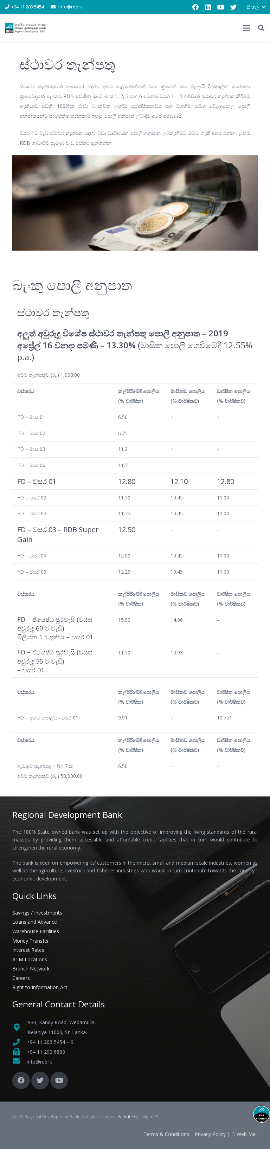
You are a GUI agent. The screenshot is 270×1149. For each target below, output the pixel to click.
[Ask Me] (261, 1114)
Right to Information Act (40, 987)
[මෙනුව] (246, 28)
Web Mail (247, 1134)
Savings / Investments (37, 912)
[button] (256, 7)
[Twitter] (233, 7)
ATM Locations (29, 959)
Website (125, 1116)
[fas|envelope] (19, 1062)
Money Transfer (30, 940)
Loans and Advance (34, 921)
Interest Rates (28, 950)
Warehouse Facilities (35, 931)
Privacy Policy (210, 1134)
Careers (21, 978)
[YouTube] (220, 7)
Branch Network (31, 968)
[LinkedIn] (208, 7)
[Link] (26, 28)
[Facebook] (195, 7)
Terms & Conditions (166, 1134)
